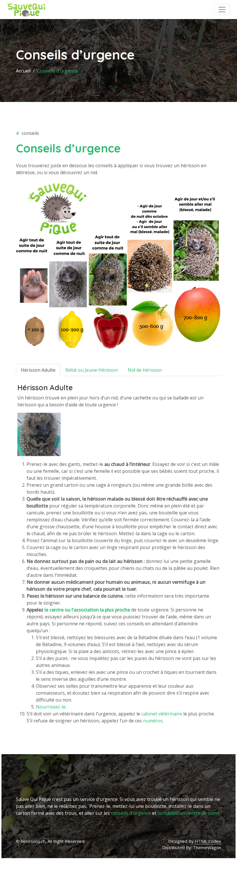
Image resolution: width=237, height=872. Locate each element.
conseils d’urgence (131, 813)
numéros (153, 720)
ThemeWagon (207, 847)
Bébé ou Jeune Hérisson (91, 370)
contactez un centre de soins (188, 813)
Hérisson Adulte (38, 370)
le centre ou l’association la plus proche (87, 610)
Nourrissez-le (51, 707)
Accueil (23, 71)
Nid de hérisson (145, 370)
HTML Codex (208, 841)
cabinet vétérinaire (161, 714)
